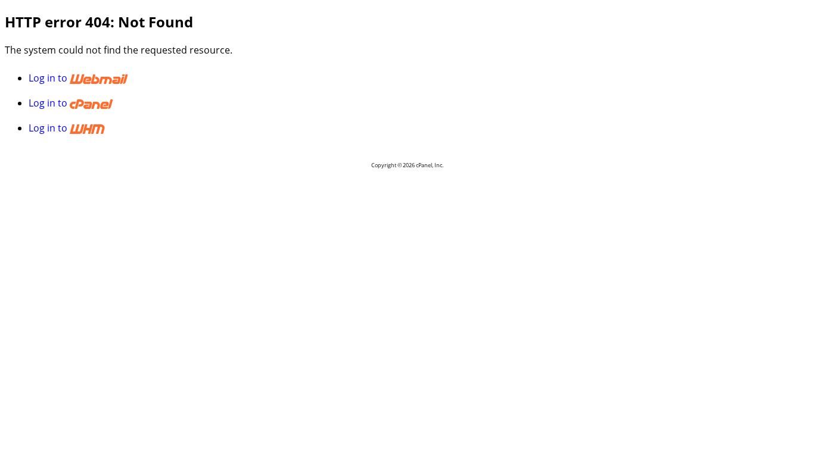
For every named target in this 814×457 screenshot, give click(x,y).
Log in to (49, 77)
